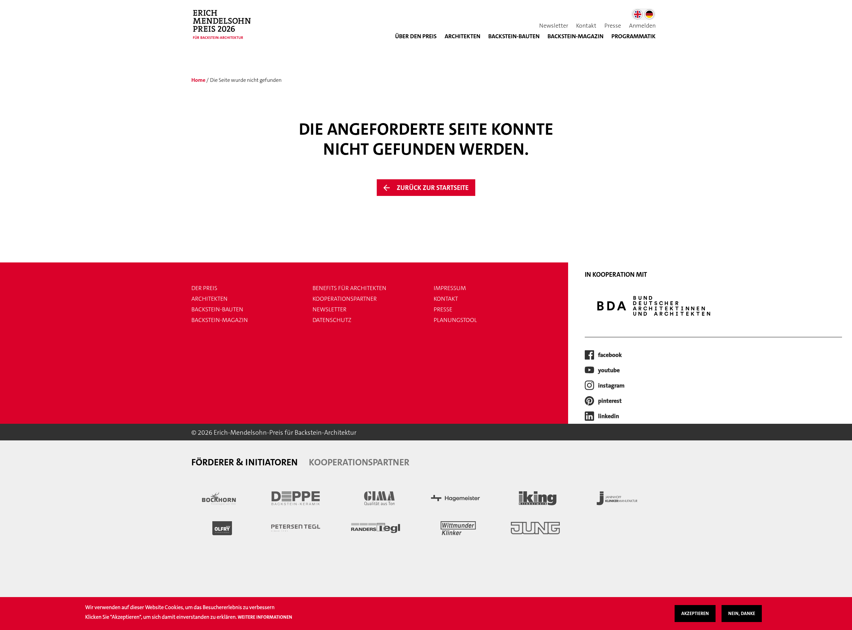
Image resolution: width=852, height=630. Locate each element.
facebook (610, 355)
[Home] (224, 28)
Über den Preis (416, 36)
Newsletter (553, 26)
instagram (611, 386)
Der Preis (204, 288)
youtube (609, 370)
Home (198, 80)
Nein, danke (741, 613)
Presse (612, 26)
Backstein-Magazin (219, 320)
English (638, 14)
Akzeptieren (695, 613)
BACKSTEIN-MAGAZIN (575, 36)
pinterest (610, 401)
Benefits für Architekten (349, 288)
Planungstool (455, 320)
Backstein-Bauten (513, 36)
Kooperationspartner (345, 299)
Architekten (462, 36)
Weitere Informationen (265, 617)
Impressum (450, 288)
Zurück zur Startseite (433, 187)
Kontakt (586, 26)
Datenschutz (332, 320)
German (649, 14)
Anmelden (642, 26)
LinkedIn (608, 416)
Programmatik (633, 36)
